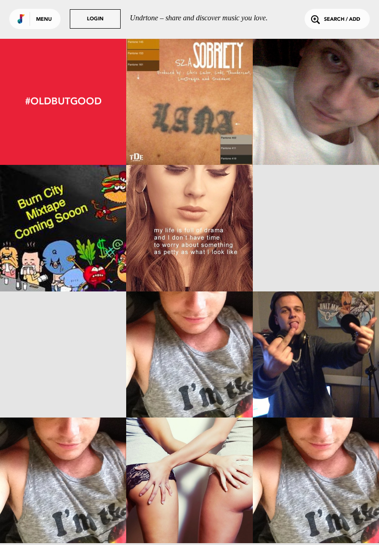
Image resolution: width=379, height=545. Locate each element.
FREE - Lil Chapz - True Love (63, 265)
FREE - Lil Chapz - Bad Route (316, 139)
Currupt (189, 392)
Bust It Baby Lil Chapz (63, 392)
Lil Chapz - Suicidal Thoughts (63, 518)
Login (95, 19)
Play (190, 102)
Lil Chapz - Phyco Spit (315, 392)
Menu (44, 19)
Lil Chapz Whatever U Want (316, 518)
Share (215, 102)
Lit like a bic (316, 265)
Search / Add (342, 19)
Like (163, 102)
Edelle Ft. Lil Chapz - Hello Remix (189, 261)
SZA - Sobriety (189, 139)
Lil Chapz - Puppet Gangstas (189, 518)
